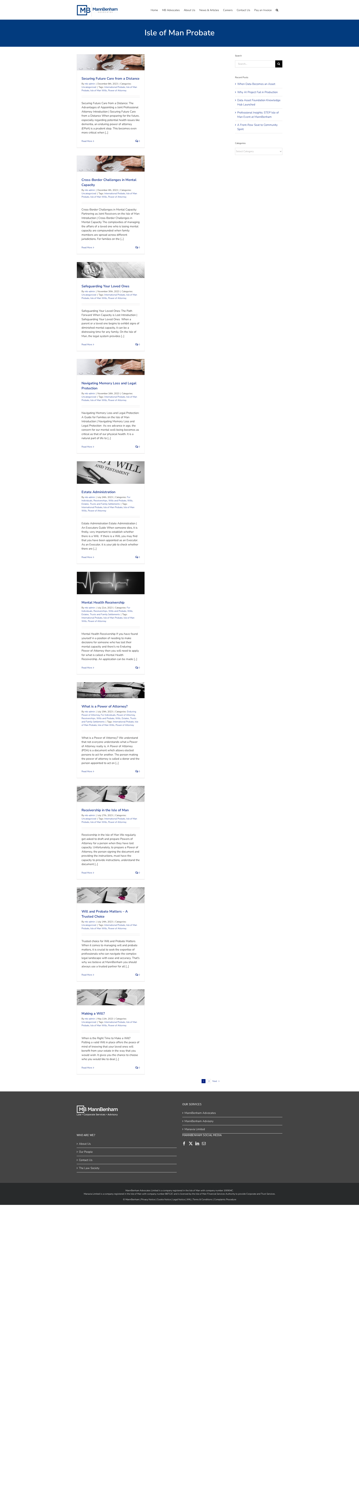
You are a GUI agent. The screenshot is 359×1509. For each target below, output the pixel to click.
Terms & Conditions (202, 1199)
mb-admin (90, 83)
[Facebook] (184, 1143)
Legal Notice (179, 1199)
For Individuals (108, 714)
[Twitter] (191, 1143)
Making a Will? (110, 995)
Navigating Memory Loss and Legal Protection (110, 365)
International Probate (114, 87)
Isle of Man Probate (112, 507)
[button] (277, 10)
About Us (85, 1143)
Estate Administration (110, 470)
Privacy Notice (148, 1199)
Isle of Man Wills (98, 90)
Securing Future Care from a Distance (110, 60)
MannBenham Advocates (200, 1113)
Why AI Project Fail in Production (257, 92)
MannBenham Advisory (199, 1121)
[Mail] (204, 1143)
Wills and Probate (117, 500)
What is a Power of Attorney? (110, 688)
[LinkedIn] (197, 1143)
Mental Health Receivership (110, 581)
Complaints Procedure (225, 1199)
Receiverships (100, 500)
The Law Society (89, 1168)
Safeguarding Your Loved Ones (110, 268)
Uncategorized (89, 87)
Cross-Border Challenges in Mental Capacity (110, 162)
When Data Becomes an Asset (256, 84)
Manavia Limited (195, 1129)
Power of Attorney (117, 90)
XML (189, 1199)
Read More (87, 141)
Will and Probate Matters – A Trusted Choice (110, 893)
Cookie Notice (164, 1199)
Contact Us (85, 1160)
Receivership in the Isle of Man (110, 792)
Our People (86, 1152)
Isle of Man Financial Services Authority (215, 1193)
